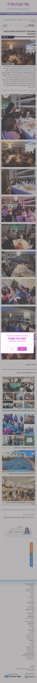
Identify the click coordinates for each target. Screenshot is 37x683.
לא (12, 349)
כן (22, 349)
